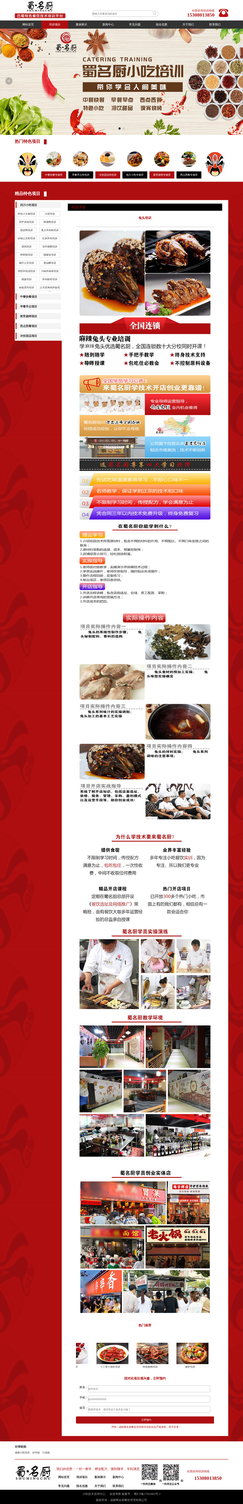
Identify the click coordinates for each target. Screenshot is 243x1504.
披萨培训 (115, 1367)
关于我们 (188, 24)
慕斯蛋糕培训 (154, 1367)
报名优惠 (161, 24)
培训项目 (54, 24)
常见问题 (135, 24)
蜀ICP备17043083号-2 (147, 1493)
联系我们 (215, 24)
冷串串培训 (194, 1367)
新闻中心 (108, 24)
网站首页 (28, 24)
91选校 (46, 1452)
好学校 (36, 1452)
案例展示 (81, 24)
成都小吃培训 (22, 1452)
